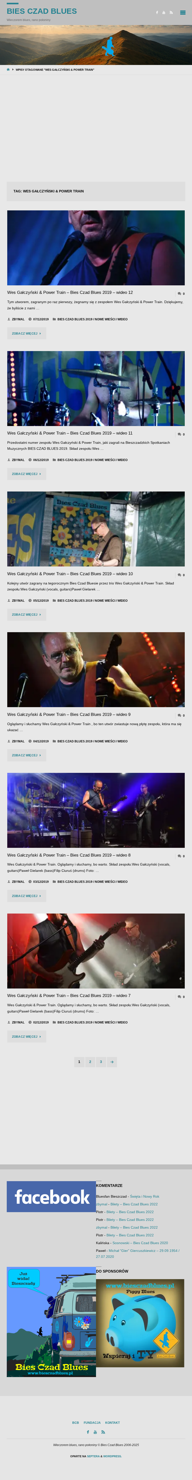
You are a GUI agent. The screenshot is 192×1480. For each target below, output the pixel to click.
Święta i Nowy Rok (144, 1196)
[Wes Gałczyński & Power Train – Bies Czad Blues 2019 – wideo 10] (95, 529)
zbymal (101, 1204)
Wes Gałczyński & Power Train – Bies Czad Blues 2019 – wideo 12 (70, 292)
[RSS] (171, 12)
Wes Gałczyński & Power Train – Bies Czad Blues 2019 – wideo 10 (70, 573)
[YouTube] (164, 12)
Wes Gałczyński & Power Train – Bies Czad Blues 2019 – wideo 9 (68, 714)
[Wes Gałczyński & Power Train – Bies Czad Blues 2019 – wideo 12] (95, 247)
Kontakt (112, 1423)
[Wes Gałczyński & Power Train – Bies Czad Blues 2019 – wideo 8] (95, 810)
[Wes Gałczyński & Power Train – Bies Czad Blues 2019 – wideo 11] (95, 388)
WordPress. (112, 1456)
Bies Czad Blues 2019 (75, 319)
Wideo (123, 319)
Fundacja (92, 1423)
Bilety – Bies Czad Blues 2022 (134, 1204)
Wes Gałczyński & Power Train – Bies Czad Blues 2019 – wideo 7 (68, 995)
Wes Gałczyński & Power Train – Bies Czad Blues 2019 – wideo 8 (68, 855)
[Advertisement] (96, 129)
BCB (75, 1423)
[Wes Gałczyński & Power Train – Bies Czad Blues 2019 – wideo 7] (95, 951)
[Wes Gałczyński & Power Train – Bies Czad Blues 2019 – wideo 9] (95, 669)
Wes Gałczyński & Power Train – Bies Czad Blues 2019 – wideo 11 (69, 433)
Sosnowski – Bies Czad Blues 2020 (140, 1243)
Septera (93, 1456)
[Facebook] (157, 12)
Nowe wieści (105, 319)
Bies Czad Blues (42, 11)
